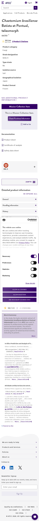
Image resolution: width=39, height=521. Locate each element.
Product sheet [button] (10, 140)
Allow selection (19, 295)
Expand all (31, 194)
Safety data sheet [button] (11, 150)
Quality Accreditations (13, 507)
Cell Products (20, 13)
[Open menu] (3, 3)
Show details (30, 283)
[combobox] (18, 8)
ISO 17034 (19, 513)
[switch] (34, 262)
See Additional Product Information (15, 99)
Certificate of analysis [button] (13, 145)
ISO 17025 (26, 510)
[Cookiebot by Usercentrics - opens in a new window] (28, 220)
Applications (7, 13)
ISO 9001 (31, 507)
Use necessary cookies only (19, 300)
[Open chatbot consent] (35, 517)
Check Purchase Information (19, 118)
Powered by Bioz (8, 426)
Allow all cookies (19, 289)
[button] (35, 8)
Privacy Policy (24, 242)
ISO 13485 (13, 510)
